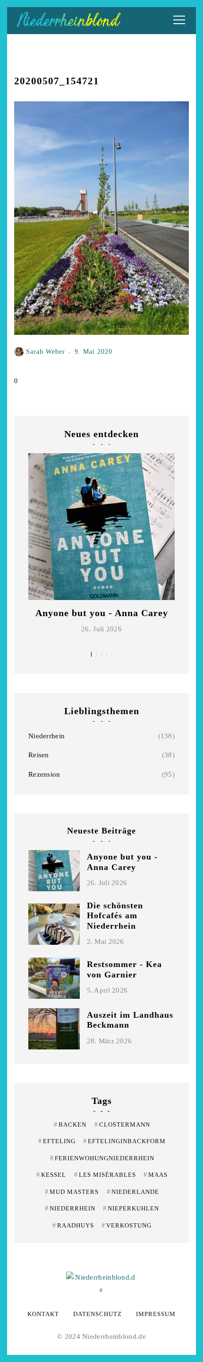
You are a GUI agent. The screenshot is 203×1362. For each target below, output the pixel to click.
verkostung (127, 1225)
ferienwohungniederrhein (102, 1158)
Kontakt (43, 1313)
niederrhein (70, 1208)
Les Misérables (105, 1174)
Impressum (156, 1313)
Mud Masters (72, 1191)
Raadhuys (73, 1225)
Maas (156, 1174)
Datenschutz (97, 1313)
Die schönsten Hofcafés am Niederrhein (115, 916)
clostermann (122, 1124)
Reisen (38, 755)
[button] (91, 654)
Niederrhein (46, 736)
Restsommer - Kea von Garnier (124, 969)
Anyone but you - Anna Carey (101, 613)
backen (70, 1124)
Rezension (44, 774)
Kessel (51, 1174)
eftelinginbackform (124, 1141)
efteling (57, 1141)
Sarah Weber (45, 351)
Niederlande (133, 1191)
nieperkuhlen (131, 1208)
